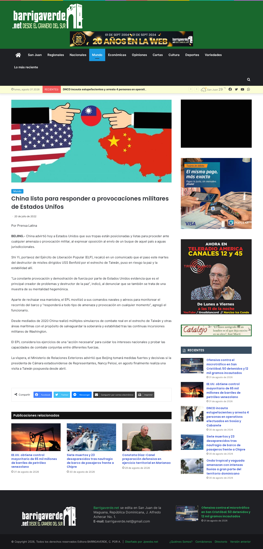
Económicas (117, 55)
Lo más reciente (26, 67)
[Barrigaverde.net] (47, 16)
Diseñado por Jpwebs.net (141, 541)
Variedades (213, 55)
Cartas (158, 55)
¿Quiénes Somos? (181, 541)
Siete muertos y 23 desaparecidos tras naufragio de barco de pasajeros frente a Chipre (90, 461)
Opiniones (139, 55)
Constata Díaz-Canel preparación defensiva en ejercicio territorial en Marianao (146, 459)
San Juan (35, 55)
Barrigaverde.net (106, 508)
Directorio (221, 541)
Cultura (174, 55)
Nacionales (78, 55)
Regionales (55, 55)
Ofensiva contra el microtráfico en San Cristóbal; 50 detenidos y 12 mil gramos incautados (227, 366)
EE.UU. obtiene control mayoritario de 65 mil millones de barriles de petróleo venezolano (34, 461)
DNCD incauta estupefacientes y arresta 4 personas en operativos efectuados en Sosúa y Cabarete (128, 89)
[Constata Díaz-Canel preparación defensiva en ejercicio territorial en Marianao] (147, 437)
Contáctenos (203, 541)
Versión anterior (240, 541)
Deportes (192, 55)
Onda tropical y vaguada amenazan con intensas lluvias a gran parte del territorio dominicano (225, 467)
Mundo (97, 55)
